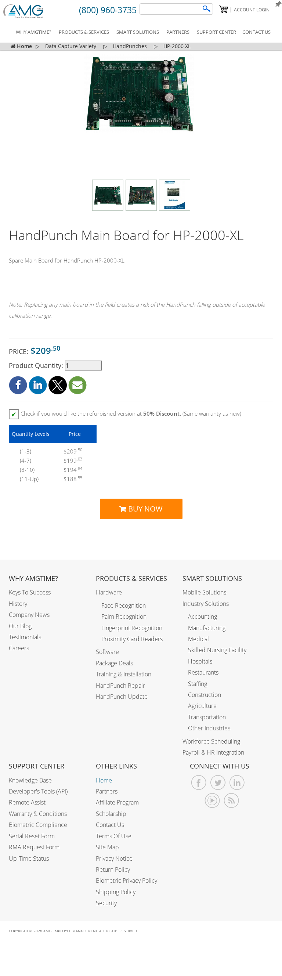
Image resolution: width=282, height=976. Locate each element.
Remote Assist (27, 802)
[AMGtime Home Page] (28, 11)
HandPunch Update (122, 697)
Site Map (107, 847)
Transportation (207, 717)
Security (106, 903)
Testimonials (25, 637)
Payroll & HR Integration (213, 752)
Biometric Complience (38, 825)
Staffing (197, 684)
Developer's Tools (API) (38, 791)
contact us (256, 32)
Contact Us (110, 825)
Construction (204, 695)
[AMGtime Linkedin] (237, 783)
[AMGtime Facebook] (199, 783)
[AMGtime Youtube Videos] (212, 801)
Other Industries (209, 728)
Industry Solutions (205, 604)
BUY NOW (144, 509)
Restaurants (203, 672)
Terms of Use (113, 836)
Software (107, 652)
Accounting (202, 616)
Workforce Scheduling (211, 741)
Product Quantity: (37, 365)
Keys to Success (30, 592)
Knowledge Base (30, 780)
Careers (19, 648)
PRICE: (34, 350)
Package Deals (114, 663)
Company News (29, 615)
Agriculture (202, 706)
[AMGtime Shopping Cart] (223, 9)
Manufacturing (206, 628)
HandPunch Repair (120, 686)
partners (177, 32)
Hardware (109, 592)
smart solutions (137, 32)
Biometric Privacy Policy (126, 880)
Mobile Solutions (204, 592)
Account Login (252, 10)
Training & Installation (123, 674)
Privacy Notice (114, 858)
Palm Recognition (124, 616)
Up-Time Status (29, 858)
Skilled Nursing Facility (217, 650)
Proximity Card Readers (132, 639)
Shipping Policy (115, 892)
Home (104, 780)
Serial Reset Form (32, 836)
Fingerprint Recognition (131, 628)
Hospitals (200, 661)
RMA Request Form (34, 847)
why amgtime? (33, 32)
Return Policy (113, 869)
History (18, 604)
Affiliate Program (117, 802)
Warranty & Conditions (38, 814)
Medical (198, 639)
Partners (107, 791)
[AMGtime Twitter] (218, 783)
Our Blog (20, 626)
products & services (84, 32)
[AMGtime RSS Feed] (231, 801)
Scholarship (111, 814)
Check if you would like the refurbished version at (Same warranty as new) (126, 414)
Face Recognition (123, 605)
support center (216, 32)
